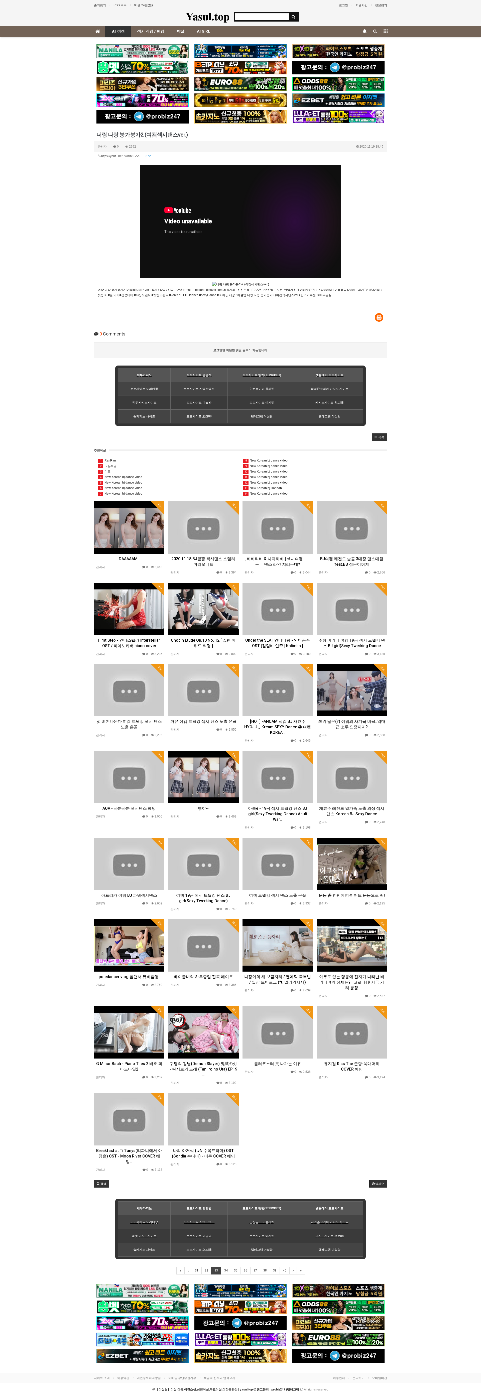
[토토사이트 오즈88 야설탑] (338, 84)
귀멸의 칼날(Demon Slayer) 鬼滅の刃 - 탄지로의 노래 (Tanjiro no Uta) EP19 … (203, 1069)
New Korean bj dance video (121, 477)
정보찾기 (381, 5)
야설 (180, 31)
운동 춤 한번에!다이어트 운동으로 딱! (352, 895)
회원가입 (361, 5)
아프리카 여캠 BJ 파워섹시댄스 (129, 895)
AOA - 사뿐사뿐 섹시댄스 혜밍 (129, 808)
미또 (105, 471)
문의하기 (358, 1378)
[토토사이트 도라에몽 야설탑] (142, 1339)
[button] (379, 437)
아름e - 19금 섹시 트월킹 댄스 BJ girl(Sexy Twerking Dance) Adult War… (277, 814)
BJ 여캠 (118, 31)
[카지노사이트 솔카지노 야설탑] (240, 117)
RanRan (108, 460)
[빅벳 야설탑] (240, 100)
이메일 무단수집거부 (182, 1378)
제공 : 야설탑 (237, 295)
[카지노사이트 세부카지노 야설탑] (240, 51)
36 (245, 1270)
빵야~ (203, 808)
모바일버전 (379, 1378)
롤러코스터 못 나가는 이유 (277, 1063)
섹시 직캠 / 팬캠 (150, 31)
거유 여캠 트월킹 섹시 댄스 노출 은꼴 (203, 721)
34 (226, 1270)
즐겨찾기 (100, 5)
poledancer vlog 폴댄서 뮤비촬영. (129, 976)
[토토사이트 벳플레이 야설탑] (240, 67)
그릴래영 (108, 466)
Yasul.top (207, 16)
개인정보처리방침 (149, 1378)
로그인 (343, 5)
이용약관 (123, 1378)
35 (235, 1270)
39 (275, 1270)
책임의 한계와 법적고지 (219, 1378)
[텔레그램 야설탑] (338, 67)
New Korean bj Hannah (263, 488)
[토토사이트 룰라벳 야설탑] (338, 117)
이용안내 (339, 1378)
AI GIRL (203, 31)
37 (255, 1270)
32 (206, 1270)
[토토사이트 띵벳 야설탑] (142, 67)
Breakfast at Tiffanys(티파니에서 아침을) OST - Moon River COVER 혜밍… (129, 1156)
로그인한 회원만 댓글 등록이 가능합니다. (240, 350)
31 (196, 1270)
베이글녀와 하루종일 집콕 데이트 (203, 976)
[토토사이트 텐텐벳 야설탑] (338, 51)
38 (265, 1270)
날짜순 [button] (379, 1184)
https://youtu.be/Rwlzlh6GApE (125, 156)
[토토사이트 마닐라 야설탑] (142, 51)
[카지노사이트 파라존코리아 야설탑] (142, 84)
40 (284, 1270)
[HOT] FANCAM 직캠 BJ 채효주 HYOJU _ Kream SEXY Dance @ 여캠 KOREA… (277, 727)
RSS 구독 (120, 5)
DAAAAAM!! (129, 558)
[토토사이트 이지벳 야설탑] (338, 100)
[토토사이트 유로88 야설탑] (240, 84)
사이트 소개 (102, 1378)
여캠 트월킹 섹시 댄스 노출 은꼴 (277, 895)
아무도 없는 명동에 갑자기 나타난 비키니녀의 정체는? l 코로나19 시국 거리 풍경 (351, 982)
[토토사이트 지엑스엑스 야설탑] (142, 100)
